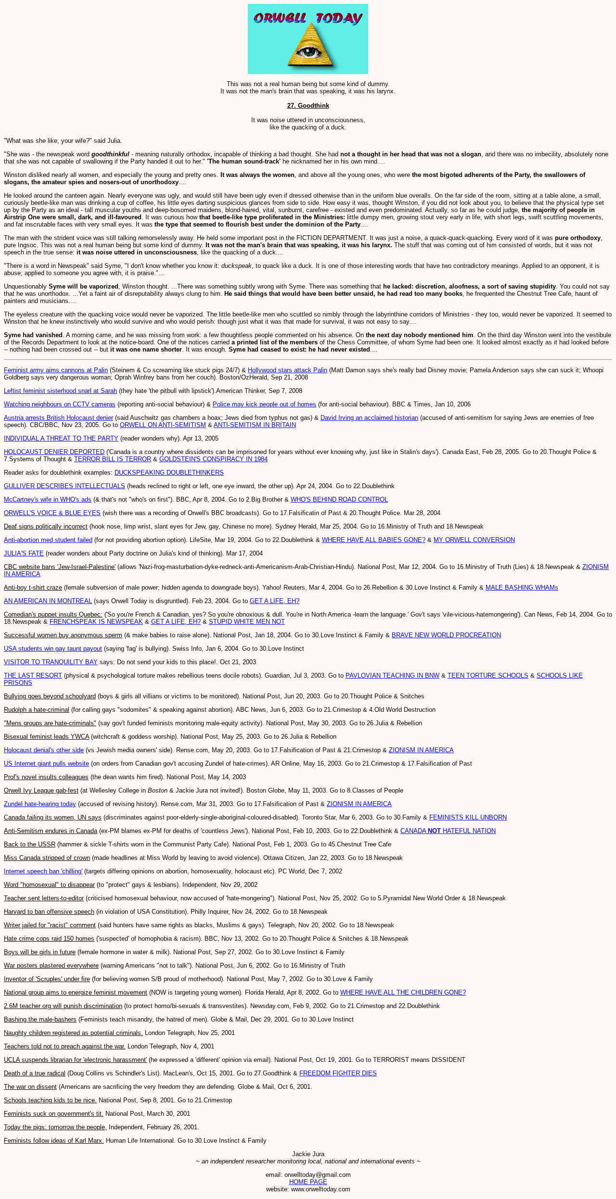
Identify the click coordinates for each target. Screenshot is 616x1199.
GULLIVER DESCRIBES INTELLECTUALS (64, 486)
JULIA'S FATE (24, 553)
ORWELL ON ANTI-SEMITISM (163, 425)
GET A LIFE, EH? (274, 601)
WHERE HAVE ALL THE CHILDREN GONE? (403, 992)
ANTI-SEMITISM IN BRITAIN (255, 425)
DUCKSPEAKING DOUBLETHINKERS (169, 472)
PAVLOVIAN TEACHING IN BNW (392, 675)
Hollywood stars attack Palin (287, 370)
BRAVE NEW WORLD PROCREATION (446, 635)
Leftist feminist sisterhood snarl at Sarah (60, 390)
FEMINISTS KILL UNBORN (468, 817)
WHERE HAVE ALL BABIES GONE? (373, 539)
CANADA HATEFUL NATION (448, 830)
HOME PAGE (308, 1182)
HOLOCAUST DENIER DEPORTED (54, 451)
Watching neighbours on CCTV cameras (60, 404)
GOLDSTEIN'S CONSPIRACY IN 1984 (213, 459)
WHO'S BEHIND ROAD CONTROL (339, 499)
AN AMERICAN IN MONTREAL (48, 601)
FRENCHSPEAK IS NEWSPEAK (96, 621)
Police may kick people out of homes (264, 404)
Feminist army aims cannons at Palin (56, 370)
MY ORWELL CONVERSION (474, 539)
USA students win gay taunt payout (53, 648)
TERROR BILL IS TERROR (112, 459)
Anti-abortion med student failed (48, 539)
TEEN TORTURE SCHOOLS (488, 675)
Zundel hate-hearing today (40, 804)
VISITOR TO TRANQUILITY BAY (51, 662)
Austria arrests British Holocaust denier (58, 417)
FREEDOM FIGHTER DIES (338, 1073)
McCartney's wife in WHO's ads (47, 499)
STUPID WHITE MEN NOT (247, 621)
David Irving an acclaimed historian (369, 417)
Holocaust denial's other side (44, 750)
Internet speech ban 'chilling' (43, 871)
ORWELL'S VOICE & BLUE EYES (52, 513)
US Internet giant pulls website (46, 763)
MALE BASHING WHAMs (522, 587)
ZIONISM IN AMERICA (421, 750)
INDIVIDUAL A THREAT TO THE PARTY (61, 438)
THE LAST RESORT (33, 675)
